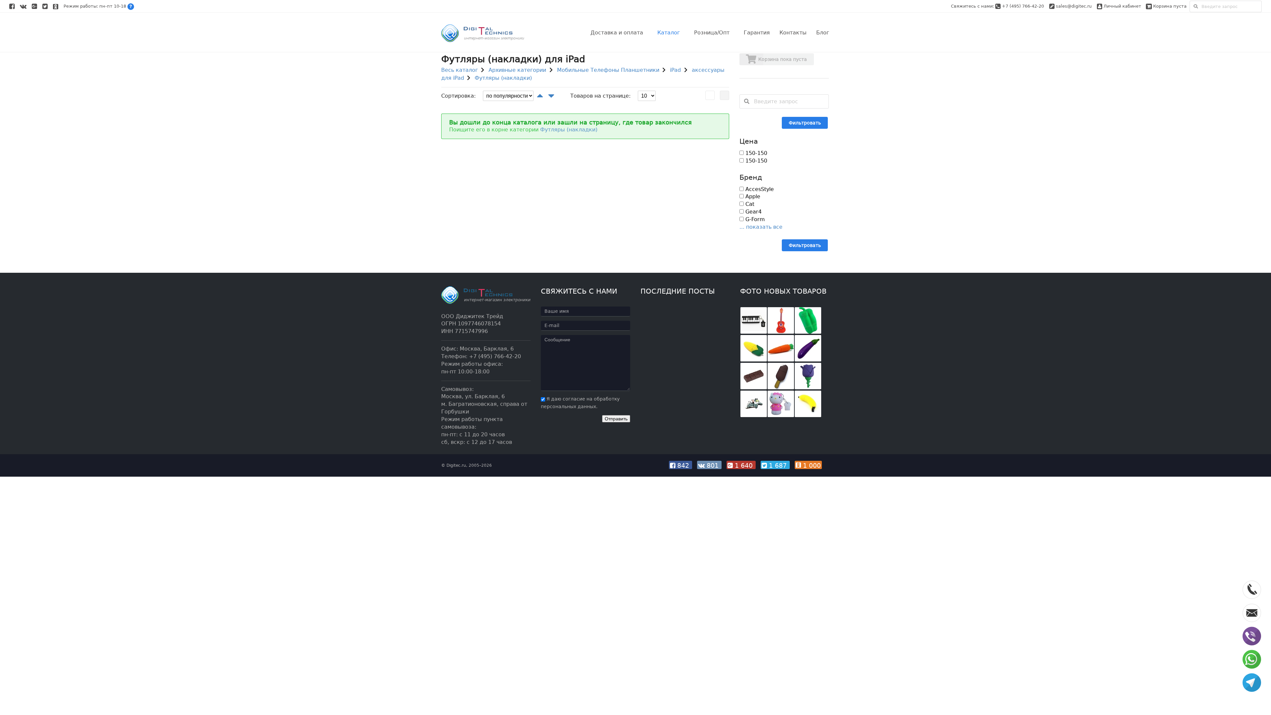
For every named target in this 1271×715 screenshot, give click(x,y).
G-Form (754, 219)
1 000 (811, 465)
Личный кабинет (1121, 6)
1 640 (744, 465)
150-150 (755, 153)
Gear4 (753, 212)
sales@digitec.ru (1074, 6)
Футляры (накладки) (503, 78)
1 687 (778, 465)
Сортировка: (458, 96)
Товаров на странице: (600, 96)
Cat (749, 204)
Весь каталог (459, 70)
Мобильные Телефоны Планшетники (608, 70)
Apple (752, 196)
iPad (675, 70)
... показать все (760, 227)
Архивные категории (517, 70)
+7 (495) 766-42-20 (1023, 6)
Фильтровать (805, 122)
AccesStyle (759, 189)
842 (683, 465)
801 (713, 465)
